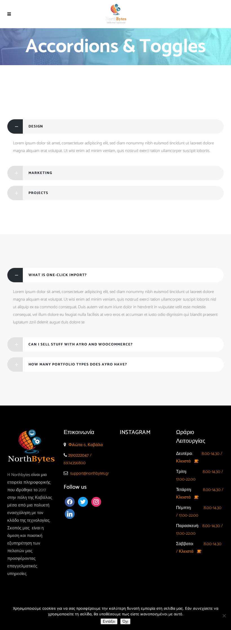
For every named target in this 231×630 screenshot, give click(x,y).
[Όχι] (224, 615)
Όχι (125, 621)
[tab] (115, 126)
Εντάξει (109, 621)
